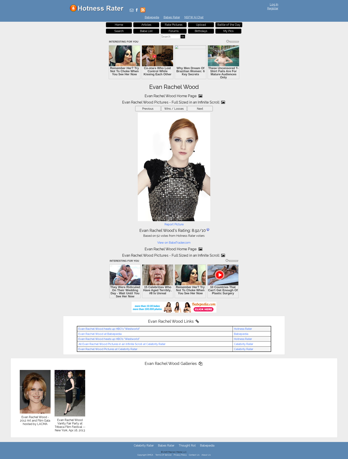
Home (119, 24)
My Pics (228, 31)
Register (272, 8)
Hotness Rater (243, 328)
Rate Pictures (174, 24)
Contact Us (194, 455)
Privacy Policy (180, 455)
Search (119, 31)
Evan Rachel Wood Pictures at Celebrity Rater (107, 349)
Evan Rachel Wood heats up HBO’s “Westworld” (109, 339)
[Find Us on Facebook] (136, 10)
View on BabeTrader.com (173, 242)
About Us (206, 455)
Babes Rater (171, 17)
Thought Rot (187, 445)
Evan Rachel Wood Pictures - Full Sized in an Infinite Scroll (171, 102)
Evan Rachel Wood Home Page (171, 96)
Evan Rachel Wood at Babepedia (100, 334)
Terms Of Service (163, 455)
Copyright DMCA (145, 455)
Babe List (146, 31)
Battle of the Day (228, 24)
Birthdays (201, 31)
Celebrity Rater (243, 344)
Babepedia (152, 17)
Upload (201, 24)
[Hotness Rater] (98, 10)
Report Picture (174, 224)
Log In (274, 4)
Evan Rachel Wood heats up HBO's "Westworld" (109, 328)
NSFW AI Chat (194, 17)
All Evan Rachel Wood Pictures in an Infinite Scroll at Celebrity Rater (121, 344)
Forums (174, 31)
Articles (146, 24)
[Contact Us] (131, 10)
